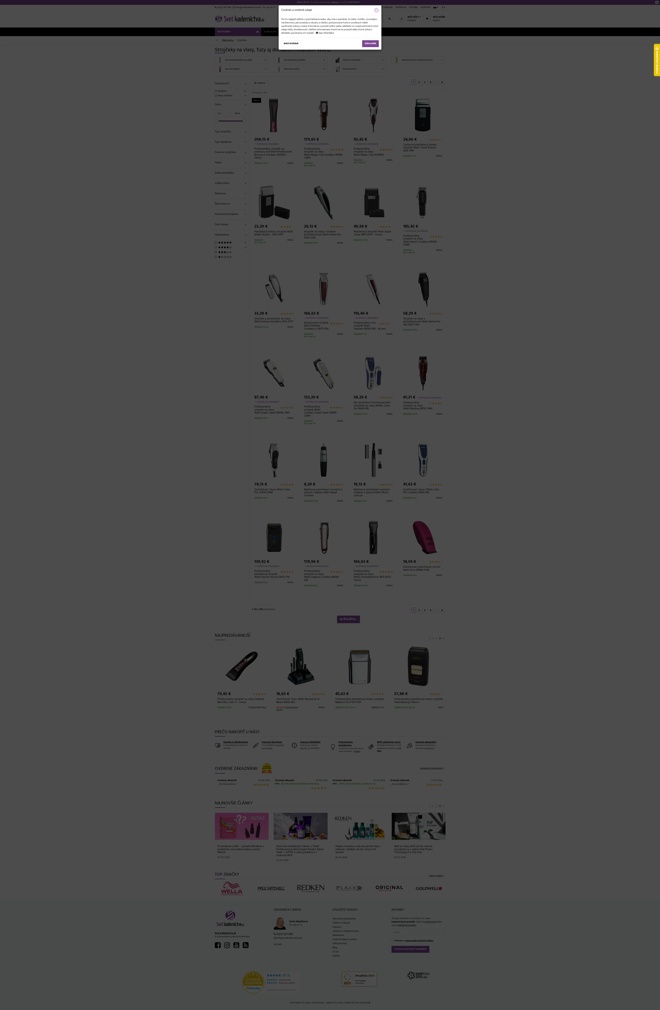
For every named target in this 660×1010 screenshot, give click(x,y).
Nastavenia (291, 44)
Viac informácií (326, 33)
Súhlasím (370, 44)
